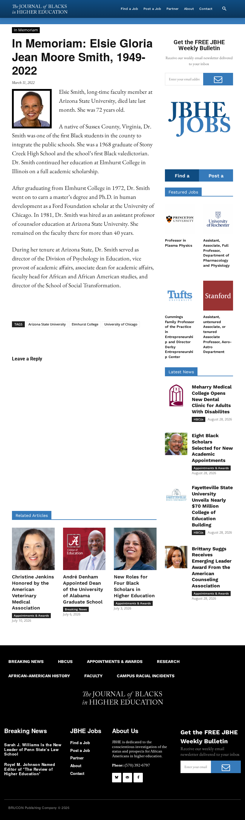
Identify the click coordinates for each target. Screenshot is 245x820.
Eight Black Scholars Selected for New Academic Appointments (212, 448)
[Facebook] (138, 777)
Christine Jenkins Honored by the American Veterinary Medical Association (33, 592)
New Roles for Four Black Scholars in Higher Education (134, 586)
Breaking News (76, 609)
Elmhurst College (85, 324)
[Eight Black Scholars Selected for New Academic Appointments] (176, 444)
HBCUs (198, 419)
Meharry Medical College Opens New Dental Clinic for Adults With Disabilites (212, 399)
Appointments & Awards (31, 615)
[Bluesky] (116, 777)
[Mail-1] (127, 777)
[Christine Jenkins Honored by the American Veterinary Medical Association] (33, 549)
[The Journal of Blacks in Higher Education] (40, 9)
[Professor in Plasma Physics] (180, 219)
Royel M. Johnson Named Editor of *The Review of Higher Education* (29, 768)
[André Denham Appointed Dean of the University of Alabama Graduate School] (84, 549)
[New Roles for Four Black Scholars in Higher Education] (135, 549)
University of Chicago (120, 324)
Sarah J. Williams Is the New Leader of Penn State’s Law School (32, 749)
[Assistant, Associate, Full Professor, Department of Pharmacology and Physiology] (218, 219)
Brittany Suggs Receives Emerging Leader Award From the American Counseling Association (212, 567)
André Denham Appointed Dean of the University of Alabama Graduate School (83, 589)
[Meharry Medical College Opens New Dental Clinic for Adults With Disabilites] (176, 395)
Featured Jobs (183, 192)
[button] (224, 9)
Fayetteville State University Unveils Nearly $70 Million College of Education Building (212, 506)
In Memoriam (26, 30)
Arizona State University (47, 324)
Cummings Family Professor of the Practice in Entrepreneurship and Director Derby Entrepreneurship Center (179, 337)
